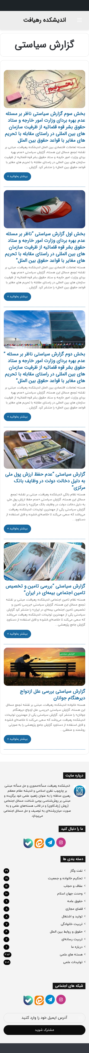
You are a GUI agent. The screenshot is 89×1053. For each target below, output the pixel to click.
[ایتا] (39, 843)
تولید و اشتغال (72, 916)
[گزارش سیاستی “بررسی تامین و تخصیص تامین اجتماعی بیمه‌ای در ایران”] (44, 561)
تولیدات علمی (73, 962)
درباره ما (77, 947)
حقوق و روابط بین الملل (66, 931)
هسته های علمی (71, 954)
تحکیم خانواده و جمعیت (65, 878)
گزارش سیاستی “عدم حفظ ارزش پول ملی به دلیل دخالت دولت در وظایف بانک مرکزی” (45, 481)
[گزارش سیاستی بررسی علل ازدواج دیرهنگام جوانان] (44, 667)
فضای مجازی (74, 909)
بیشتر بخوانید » (17, 176)
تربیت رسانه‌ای (72, 939)
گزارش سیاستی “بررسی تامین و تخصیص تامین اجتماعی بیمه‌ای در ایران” (45, 589)
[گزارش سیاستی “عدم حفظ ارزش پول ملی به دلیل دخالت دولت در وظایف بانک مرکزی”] (44, 450)
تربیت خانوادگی (72, 924)
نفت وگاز (76, 871)
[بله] (28, 843)
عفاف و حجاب (73, 886)
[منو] (79, 22)
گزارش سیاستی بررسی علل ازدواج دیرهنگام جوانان (52, 695)
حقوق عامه (75, 901)
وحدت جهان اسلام (70, 893)
